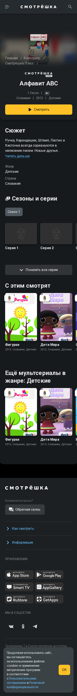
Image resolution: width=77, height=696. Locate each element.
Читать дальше (17, 156)
